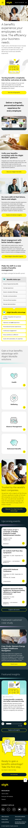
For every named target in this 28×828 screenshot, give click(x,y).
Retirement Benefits (14, 449)
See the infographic (14, 92)
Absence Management (14, 426)
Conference (7, 561)
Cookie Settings (5, 822)
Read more (14, 664)
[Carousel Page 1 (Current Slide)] (8, 723)
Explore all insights (14, 730)
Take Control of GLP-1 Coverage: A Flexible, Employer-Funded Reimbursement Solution (12, 532)
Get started (14, 774)
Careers (3, 799)
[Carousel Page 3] (19, 723)
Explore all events (14, 609)
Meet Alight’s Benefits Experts (14, 256)
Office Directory (5, 816)
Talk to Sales (19, 2)
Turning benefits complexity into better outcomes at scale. (13, 700)
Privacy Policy (4, 819)
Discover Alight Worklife (14, 172)
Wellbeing (14, 404)
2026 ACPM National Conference (10, 570)
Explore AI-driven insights (14, 215)
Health (14, 382)
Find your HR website (7, 796)
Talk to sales (4, 793)
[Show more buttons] (25, 129)
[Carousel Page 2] (14, 723)
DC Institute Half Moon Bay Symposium (13, 552)
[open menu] (2, 2)
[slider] (14, 129)
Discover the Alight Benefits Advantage (14, 510)
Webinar (6, 543)
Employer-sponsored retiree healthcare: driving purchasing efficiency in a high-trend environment (14, 591)
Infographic (9, 696)
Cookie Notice (18, 819)
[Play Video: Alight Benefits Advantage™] (14, 121)
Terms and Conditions (20, 816)
